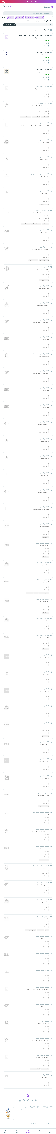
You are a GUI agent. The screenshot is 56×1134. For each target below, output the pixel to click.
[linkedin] (32, 1100)
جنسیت (11, 17)
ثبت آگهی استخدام (9, 25)
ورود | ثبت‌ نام (7, 6)
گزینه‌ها (39, 1132)
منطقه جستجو (30, 17)
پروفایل (5, 1132)
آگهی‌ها (28, 1132)
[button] (49, 17)
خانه (50, 1132)
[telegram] (28, 1100)
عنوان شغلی (20, 17)
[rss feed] (36, 1100)
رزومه (16, 1132)
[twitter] (24, 1100)
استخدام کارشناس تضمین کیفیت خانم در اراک (39, 21)
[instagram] (20, 1100)
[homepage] (28, 1095)
